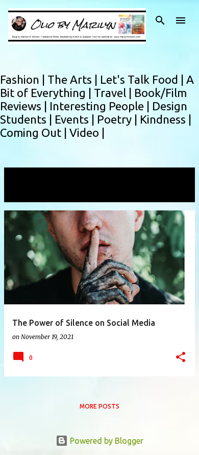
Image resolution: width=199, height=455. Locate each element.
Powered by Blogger (105, 440)
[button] (181, 358)
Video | (87, 132)
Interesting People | (100, 106)
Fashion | (23, 79)
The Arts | (73, 79)
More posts (99, 406)
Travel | (114, 92)
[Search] (160, 20)
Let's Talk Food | (143, 79)
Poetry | (118, 119)
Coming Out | (34, 132)
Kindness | (165, 119)
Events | (76, 119)
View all (25, 192)
